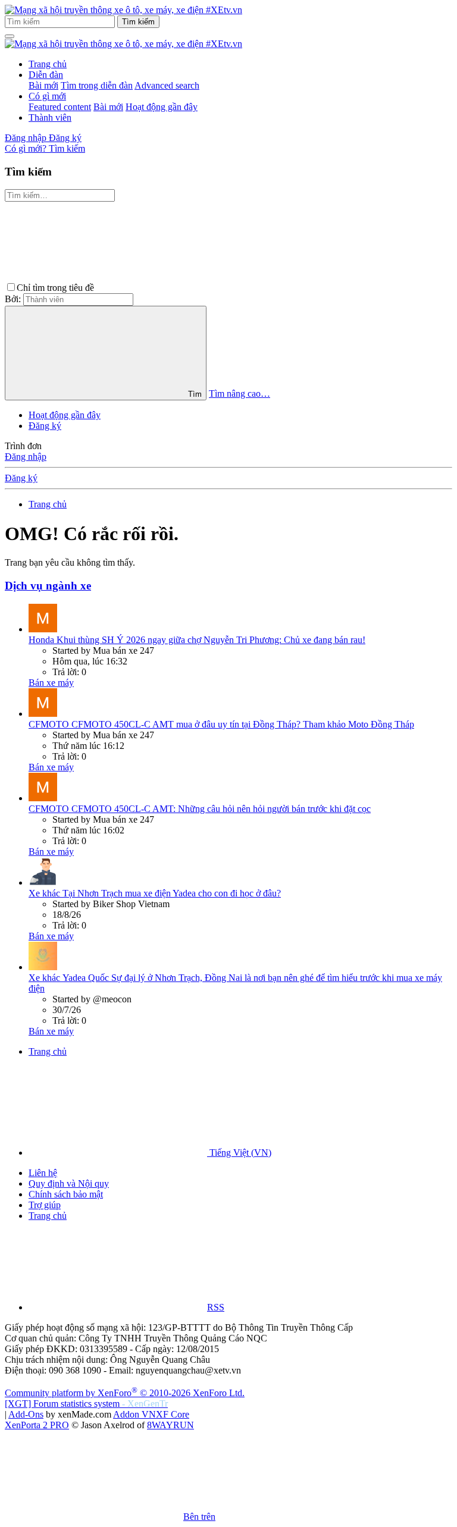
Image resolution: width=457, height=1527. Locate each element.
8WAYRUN (170, 1425)
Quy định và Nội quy (69, 1183)
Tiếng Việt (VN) (239, 1152)
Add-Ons (25, 1414)
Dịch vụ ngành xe (48, 585)
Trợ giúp (45, 1205)
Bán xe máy (51, 683)
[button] (185, 288)
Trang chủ (48, 64)
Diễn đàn (46, 75)
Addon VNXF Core (151, 1414)
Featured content (60, 107)
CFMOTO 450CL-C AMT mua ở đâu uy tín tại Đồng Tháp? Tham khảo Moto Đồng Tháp (221, 724)
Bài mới (43, 85)
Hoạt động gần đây (162, 107)
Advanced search (166, 85)
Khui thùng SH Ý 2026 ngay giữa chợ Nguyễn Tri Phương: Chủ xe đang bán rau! (197, 640)
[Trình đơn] (9, 36)
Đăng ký (45, 426)
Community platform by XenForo (125, 1393)
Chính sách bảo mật (66, 1194)
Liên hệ (43, 1173)
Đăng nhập (25, 456)
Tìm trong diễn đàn (97, 85)
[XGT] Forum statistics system (86, 1404)
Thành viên (50, 117)
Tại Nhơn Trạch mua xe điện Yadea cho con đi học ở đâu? (155, 893)
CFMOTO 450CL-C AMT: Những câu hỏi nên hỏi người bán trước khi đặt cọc (200, 809)
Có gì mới (47, 96)
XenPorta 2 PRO (37, 1425)
